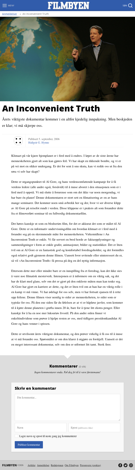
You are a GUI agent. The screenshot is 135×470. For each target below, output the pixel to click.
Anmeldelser (9, 14)
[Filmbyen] (68, 5)
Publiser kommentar (29, 444)
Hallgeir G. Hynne (38, 142)
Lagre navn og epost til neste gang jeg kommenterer (48, 436)
